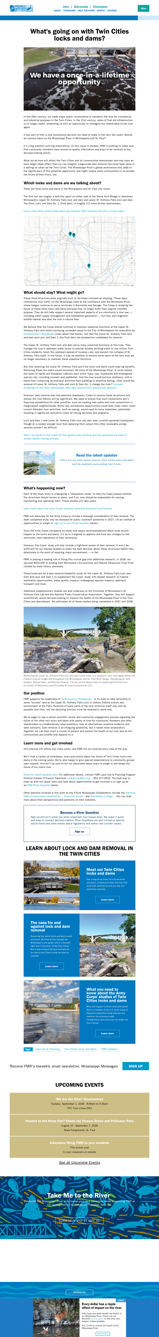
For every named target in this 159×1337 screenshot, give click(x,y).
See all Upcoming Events (79, 1162)
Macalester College (102, 796)
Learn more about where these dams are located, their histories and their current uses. (74, 211)
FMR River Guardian (38, 785)
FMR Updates (109, 1049)
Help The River (86, 10)
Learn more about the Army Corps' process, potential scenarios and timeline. (68, 508)
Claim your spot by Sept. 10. (79, 1220)
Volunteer (100, 6)
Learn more (107, 899)
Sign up (79, 831)
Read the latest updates (96, 455)
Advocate (81, 6)
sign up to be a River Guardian (71, 523)
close (121, 1300)
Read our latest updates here (40, 774)
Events (101, 10)
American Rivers (74, 796)
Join (66, 6)
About (57, 10)
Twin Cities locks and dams (80, 1049)
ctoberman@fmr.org (80, 778)
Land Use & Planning (47, 1049)
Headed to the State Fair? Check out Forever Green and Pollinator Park (79, 1120)
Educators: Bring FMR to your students (79, 1142)
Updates (112, 10)
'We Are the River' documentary (79, 1098)
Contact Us (79, 1292)
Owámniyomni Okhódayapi (39, 333)
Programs (69, 10)
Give (143, 8)
